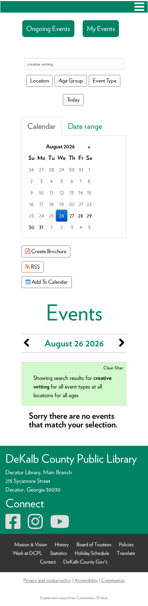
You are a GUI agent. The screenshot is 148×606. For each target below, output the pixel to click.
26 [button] (31, 169)
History (62, 544)
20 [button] (72, 204)
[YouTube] (59, 525)
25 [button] (51, 215)
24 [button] (41, 215)
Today (73, 99)
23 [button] (31, 215)
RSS (35, 266)
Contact (48, 561)
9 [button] (31, 192)
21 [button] (81, 204)
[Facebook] (12, 525)
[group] (74, 186)
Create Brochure (48, 251)
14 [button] (80, 192)
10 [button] (41, 192)
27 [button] (41, 169)
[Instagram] (35, 525)
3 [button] (41, 181)
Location (39, 80)
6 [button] (71, 181)
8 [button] (89, 181)
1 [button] (89, 169)
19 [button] (61, 204)
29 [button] (61, 169)
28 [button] (51, 169)
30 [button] (72, 169)
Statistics (58, 553)
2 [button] (31, 181)
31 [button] (81, 169)
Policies (126, 544)
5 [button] (61, 181)
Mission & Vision (30, 544)
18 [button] (51, 204)
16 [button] (31, 204)
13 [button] (72, 192)
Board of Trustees (94, 544)
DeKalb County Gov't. (85, 561)
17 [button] (41, 204)
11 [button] (51, 192)
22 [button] (89, 204)
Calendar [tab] (41, 126)
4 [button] (51, 181)
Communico (113, 580)
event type (104, 80)
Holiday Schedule (92, 553)
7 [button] (80, 181)
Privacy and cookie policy (47, 580)
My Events (101, 28)
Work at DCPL (27, 553)
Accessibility (86, 580)
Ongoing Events (48, 28)
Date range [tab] (85, 126)
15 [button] (89, 192)
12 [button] (62, 192)
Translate (126, 553)
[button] (139, 7)
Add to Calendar (49, 281)
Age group (71, 80)
